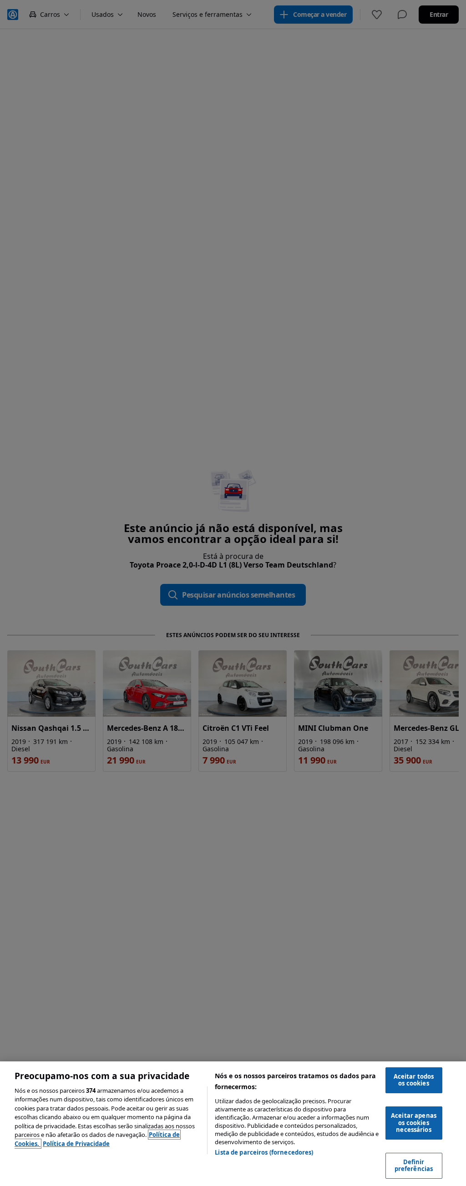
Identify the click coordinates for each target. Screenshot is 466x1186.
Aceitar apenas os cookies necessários (413, 1122)
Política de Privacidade (76, 1144)
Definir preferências (414, 1165)
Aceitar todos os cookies (414, 1080)
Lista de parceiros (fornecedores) (264, 1152)
